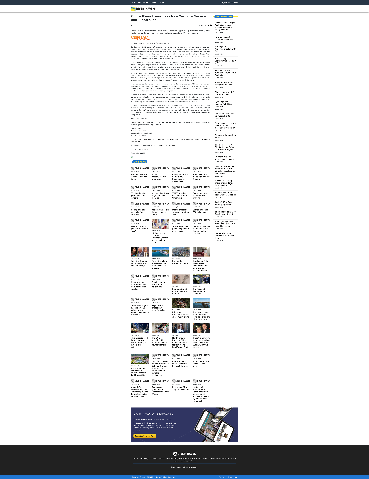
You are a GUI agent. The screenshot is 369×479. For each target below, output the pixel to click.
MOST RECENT (143, 2)
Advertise (186, 467)
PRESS (153, 2)
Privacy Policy (232, 477)
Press (173, 467)
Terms (221, 477)
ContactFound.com (138, 122)
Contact (194, 467)
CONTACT (161, 2)
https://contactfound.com (141, 56)
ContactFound (144, 110)
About (179, 467)
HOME (134, 2)
